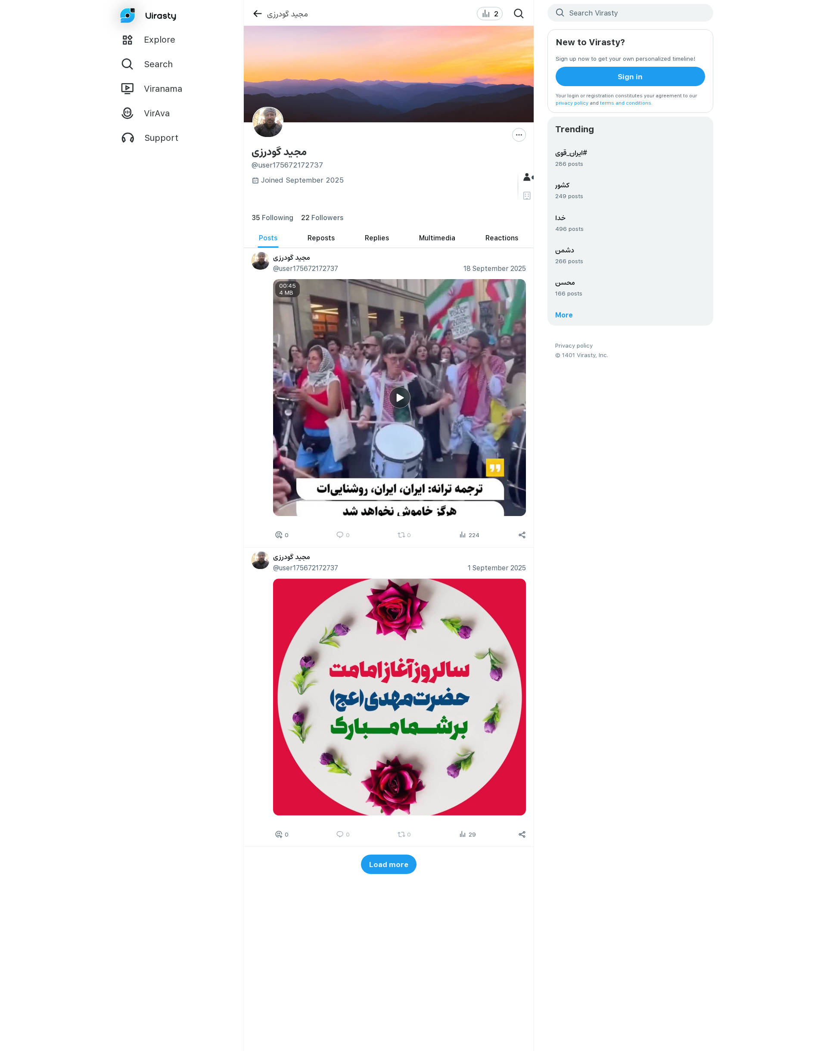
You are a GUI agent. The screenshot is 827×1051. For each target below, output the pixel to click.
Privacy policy (574, 345)
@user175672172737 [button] (305, 268)
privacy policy (572, 103)
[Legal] (528, 196)
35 (272, 217)
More (564, 314)
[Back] (257, 13)
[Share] (522, 535)
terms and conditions (625, 103)
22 (322, 217)
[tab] (268, 238)
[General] (528, 177)
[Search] (519, 14)
